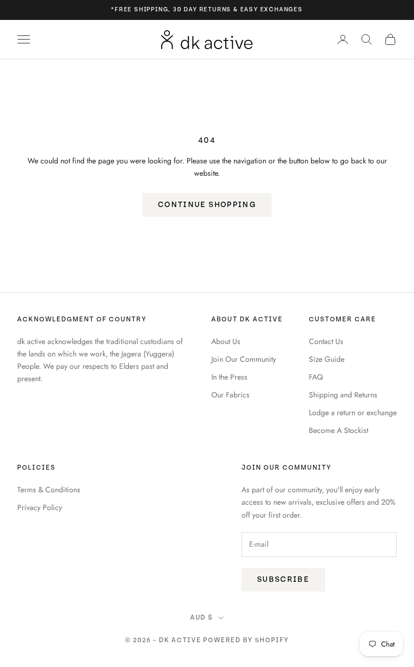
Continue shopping (207, 204)
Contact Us (326, 341)
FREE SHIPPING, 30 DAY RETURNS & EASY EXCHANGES (209, 9)
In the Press (229, 377)
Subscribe (283, 579)
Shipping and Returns (343, 394)
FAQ (316, 377)
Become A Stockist (338, 430)
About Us (225, 341)
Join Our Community (243, 359)
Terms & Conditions (48, 489)
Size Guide (326, 359)
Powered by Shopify (246, 640)
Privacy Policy (39, 507)
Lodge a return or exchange (353, 412)
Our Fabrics (230, 394)
